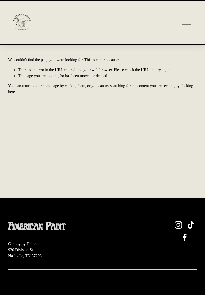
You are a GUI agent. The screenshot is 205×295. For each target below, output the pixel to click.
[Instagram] (178, 225)
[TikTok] (191, 225)
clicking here (75, 86)
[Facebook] (185, 238)
